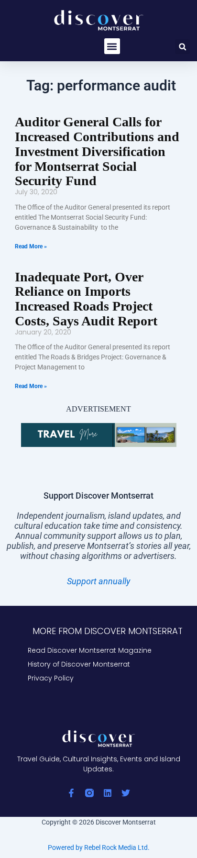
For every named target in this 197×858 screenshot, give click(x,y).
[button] (112, 46)
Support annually (98, 581)
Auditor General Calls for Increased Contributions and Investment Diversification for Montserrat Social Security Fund (97, 151)
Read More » (31, 246)
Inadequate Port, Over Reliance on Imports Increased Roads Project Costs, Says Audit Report (86, 298)
